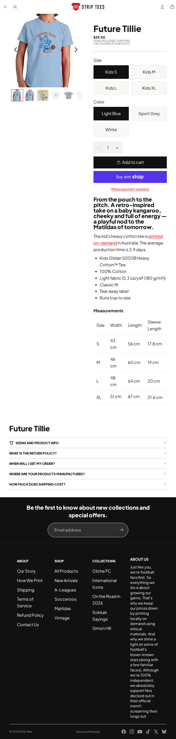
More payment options (130, 189)
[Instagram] (132, 731)
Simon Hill (101, 628)
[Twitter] (156, 731)
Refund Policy (30, 615)
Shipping (25, 589)
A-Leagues (65, 589)
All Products (66, 571)
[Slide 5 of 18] (68, 95)
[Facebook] (123, 731)
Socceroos (66, 599)
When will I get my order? (32, 463)
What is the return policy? (33, 453)
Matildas (63, 608)
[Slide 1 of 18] (17, 95)
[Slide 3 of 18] (42, 95)
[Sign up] (121, 530)
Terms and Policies (88, 731)
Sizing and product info (37, 443)
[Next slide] (77, 50)
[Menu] (5, 7)
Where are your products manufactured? (47, 474)
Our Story (26, 571)
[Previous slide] (14, 50)
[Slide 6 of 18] (81, 95)
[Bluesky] (164, 731)
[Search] (15, 7)
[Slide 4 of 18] (55, 95)
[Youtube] (140, 731)
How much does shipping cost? (37, 484)
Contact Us (28, 624)
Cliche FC (101, 571)
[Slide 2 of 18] (30, 95)
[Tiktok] (148, 731)
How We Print (30, 580)
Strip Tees (25, 731)
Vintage (62, 617)
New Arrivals (66, 580)
